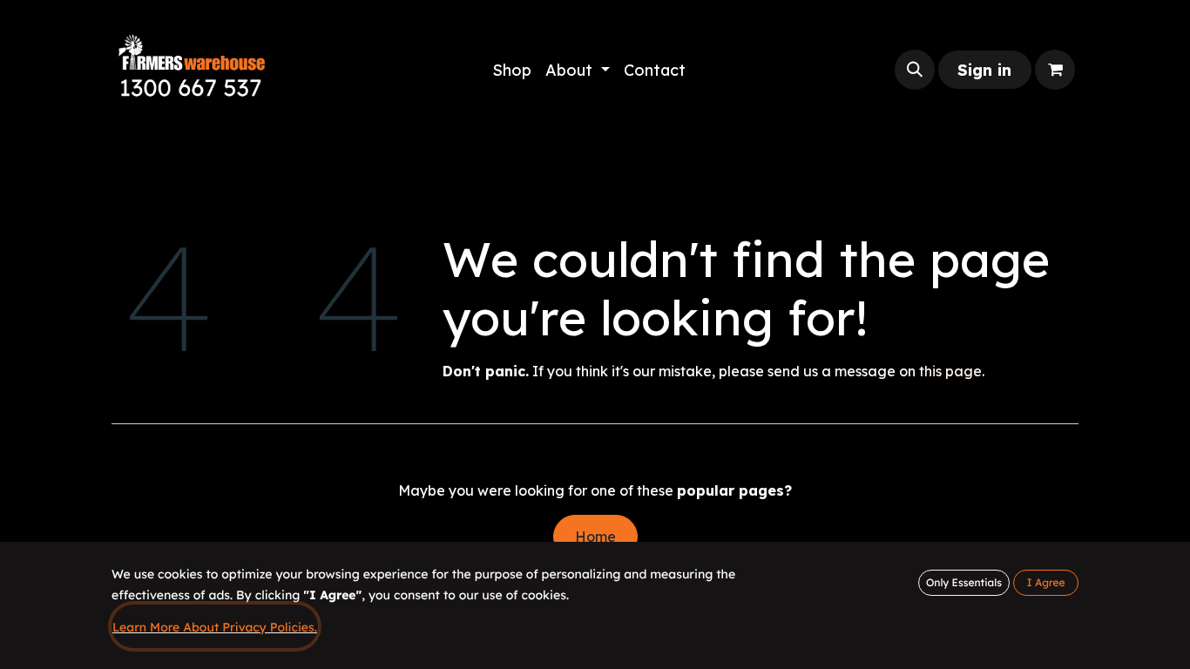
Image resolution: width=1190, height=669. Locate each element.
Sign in (984, 70)
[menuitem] (511, 70)
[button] (915, 70)
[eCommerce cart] (1055, 70)
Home (595, 536)
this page (950, 371)
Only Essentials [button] (964, 582)
